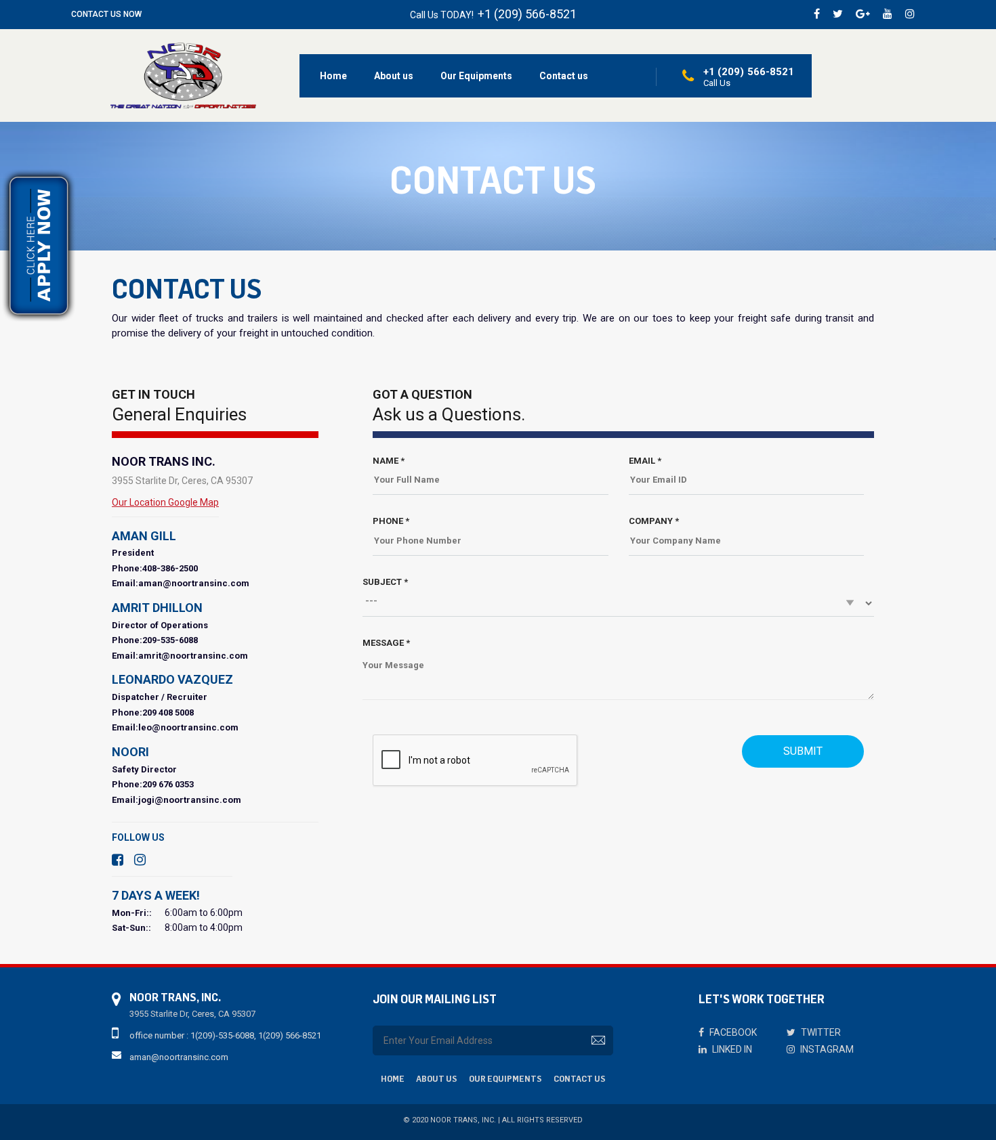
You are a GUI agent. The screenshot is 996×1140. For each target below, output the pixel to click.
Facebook (732, 1032)
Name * (388, 461)
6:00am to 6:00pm (204, 912)
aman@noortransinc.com (178, 1057)
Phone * (391, 521)
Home (333, 75)
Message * (386, 643)
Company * (654, 521)
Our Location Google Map (165, 502)
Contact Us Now (106, 14)
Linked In (731, 1049)
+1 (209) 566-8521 (527, 14)
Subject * (385, 582)
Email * (645, 461)
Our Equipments (476, 75)
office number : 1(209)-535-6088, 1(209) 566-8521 (225, 1035)
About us (393, 75)
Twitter (820, 1032)
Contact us (563, 75)
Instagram (826, 1049)
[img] (183, 75)
